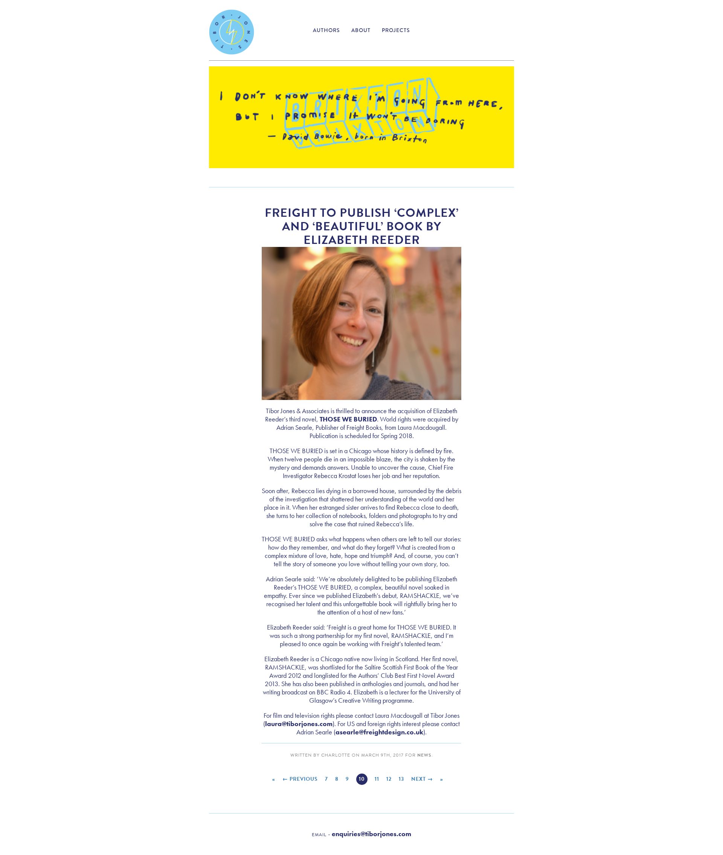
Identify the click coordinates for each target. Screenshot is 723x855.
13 (401, 779)
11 (377, 779)
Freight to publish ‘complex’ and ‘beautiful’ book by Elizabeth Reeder (362, 226)
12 (389, 779)
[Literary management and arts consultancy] (231, 32)
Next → (422, 779)
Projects (396, 30)
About (361, 30)
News (424, 755)
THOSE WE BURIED (348, 419)
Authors (326, 30)
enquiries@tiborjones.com (371, 833)
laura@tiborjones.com (299, 723)
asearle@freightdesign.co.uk (379, 732)
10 (362, 779)
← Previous (300, 779)
